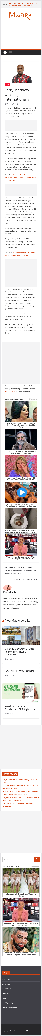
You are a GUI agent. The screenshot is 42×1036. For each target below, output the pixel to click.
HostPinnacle (10, 391)
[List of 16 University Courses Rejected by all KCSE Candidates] (21, 627)
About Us (6, 979)
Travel (8, 85)
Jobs (4, 998)
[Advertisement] (21, 36)
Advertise (6, 984)
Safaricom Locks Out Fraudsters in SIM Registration (20, 708)
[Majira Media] (5, 52)
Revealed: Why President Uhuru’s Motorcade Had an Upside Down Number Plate (20, 177)
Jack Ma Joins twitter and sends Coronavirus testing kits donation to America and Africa (20, 570)
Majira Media (23, 104)
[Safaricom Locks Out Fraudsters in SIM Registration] (21, 685)
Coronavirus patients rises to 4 (24, 579)
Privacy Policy (7, 1003)
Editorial (5, 993)
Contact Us (6, 989)
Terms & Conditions (10, 1007)
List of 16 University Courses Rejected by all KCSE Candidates (19, 651)
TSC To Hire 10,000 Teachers (19, 670)
